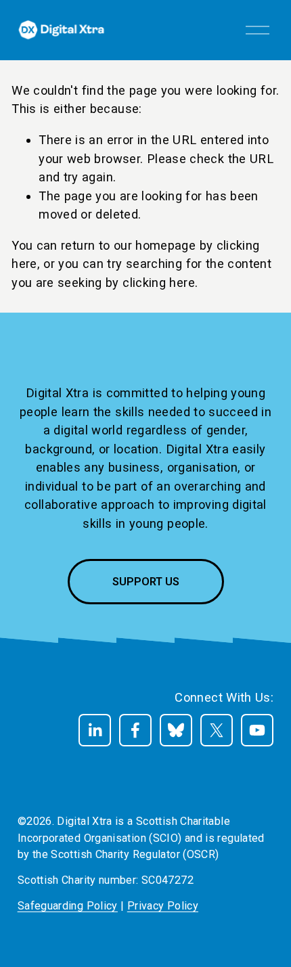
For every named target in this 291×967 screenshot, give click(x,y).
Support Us (145, 581)
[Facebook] (135, 730)
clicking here (158, 282)
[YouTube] (257, 730)
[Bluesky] (176, 730)
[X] (216, 730)
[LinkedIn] (95, 730)
